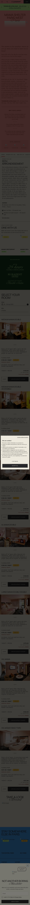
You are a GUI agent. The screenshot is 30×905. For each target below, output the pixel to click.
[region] (15, 452)
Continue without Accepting (22, 437)
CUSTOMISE (15, 461)
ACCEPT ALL (15, 465)
